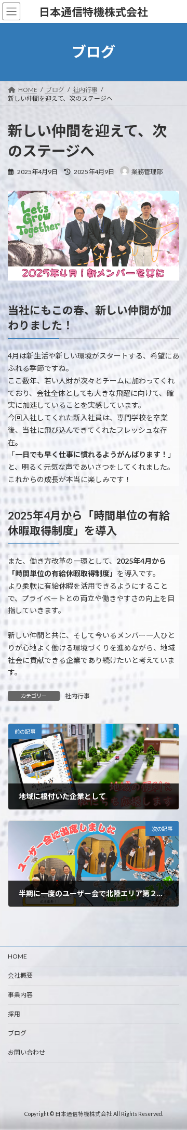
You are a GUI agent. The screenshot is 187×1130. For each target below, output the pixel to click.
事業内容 (20, 995)
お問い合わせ (26, 1052)
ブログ (17, 1033)
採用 (14, 1014)
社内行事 (77, 696)
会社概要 (20, 975)
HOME (17, 956)
